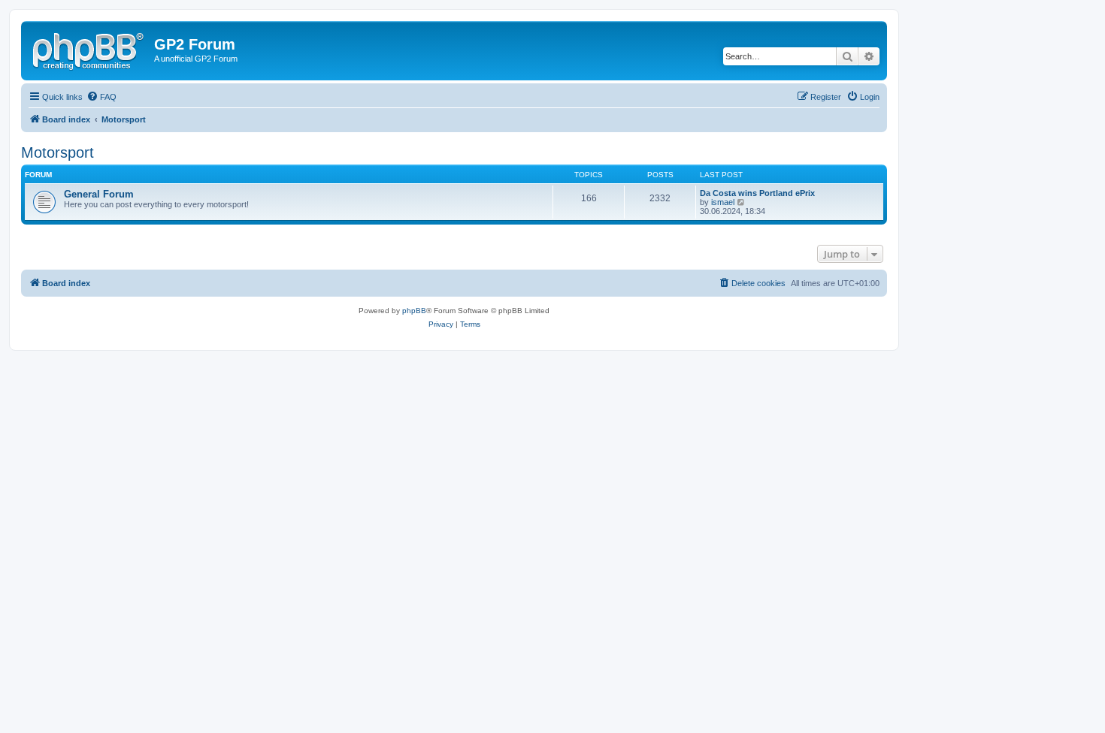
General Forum (99, 194)
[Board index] (89, 49)
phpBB (414, 310)
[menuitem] (101, 97)
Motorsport (57, 152)
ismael (722, 202)
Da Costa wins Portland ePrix (757, 193)
